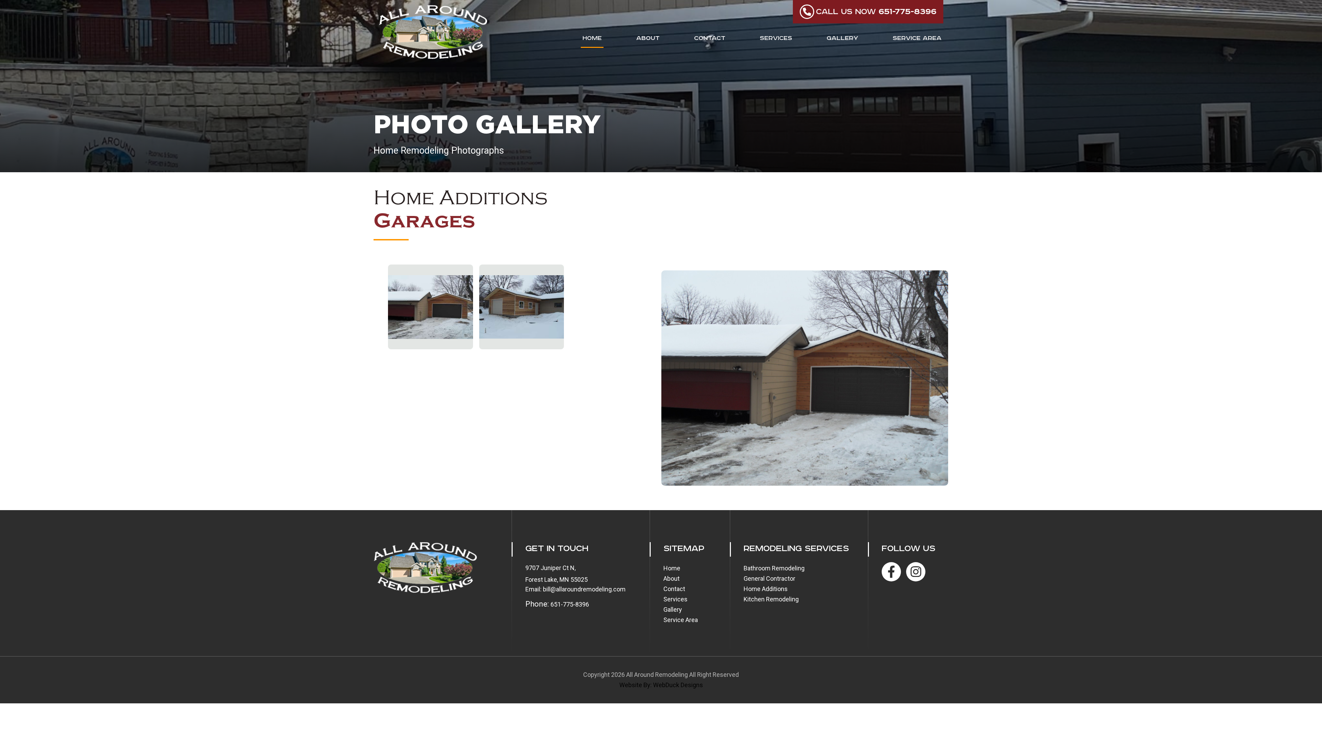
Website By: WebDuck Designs (661, 685)
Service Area (917, 38)
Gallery (842, 38)
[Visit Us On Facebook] (891, 571)
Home (592, 38)
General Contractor (769, 578)
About (648, 38)
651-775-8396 (569, 604)
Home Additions (766, 588)
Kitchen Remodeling (771, 599)
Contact (709, 38)
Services (776, 38)
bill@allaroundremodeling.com (584, 589)
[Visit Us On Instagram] (915, 571)
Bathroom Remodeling (774, 568)
